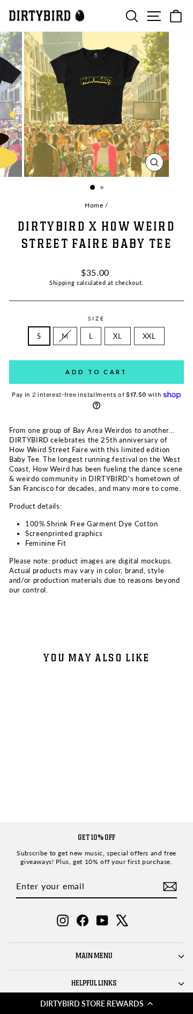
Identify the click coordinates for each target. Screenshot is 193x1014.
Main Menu (94, 956)
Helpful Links (94, 983)
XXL (149, 336)
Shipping (62, 282)
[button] (96, 1003)
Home (94, 205)
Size (96, 318)
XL (117, 336)
